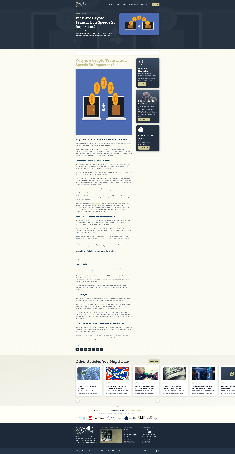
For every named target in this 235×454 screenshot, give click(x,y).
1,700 (95, 168)
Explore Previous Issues (146, 102)
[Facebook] (77, 349)
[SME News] (95, 418)
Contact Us (145, 429)
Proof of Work (127, 222)
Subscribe (145, 432)
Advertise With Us (145, 4)
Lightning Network (102, 304)
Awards (136, 4)
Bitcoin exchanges (95, 203)
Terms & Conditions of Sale (149, 437)
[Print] (101, 349)
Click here (141, 141)
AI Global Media (134, 411)
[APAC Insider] (121, 418)
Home (110, 4)
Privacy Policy (146, 439)
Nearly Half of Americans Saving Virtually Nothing (172, 387)
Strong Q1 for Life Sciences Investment (86, 387)
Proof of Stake (125, 268)
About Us (116, 4)
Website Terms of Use (148, 434)
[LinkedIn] (85, 349)
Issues (131, 4)
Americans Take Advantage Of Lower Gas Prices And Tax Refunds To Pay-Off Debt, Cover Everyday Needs (146, 387)
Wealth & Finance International (92, 451)
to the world (96, 155)
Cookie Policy (146, 441)
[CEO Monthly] (84, 418)
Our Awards (127, 439)
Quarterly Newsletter (143, 69)
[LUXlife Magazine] (107, 418)
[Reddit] (89, 349)
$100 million (79, 207)
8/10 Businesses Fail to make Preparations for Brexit (116, 387)
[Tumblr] (93, 349)
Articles (124, 4)
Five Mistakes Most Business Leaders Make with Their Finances (202, 387)
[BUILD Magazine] (135, 418)
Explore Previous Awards (146, 136)
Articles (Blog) (128, 434)
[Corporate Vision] (154, 418)
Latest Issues (128, 437)
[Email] (97, 349)
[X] (81, 349)
